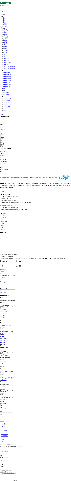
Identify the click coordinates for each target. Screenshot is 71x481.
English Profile (6, 457)
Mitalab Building (2, 342)
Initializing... (2, 114)
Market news (4, 110)
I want (1, 471)
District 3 (4, 18)
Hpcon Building (2, 396)
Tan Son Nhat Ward (5, 37)
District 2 (4, 17)
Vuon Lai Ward (5, 43)
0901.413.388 (7, 452)
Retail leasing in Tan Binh (6, 94)
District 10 (4, 22)
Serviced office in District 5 (6, 60)
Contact (4, 109)
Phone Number (2, 282)
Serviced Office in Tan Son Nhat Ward (7, 75)
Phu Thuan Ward (5, 48)
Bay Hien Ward (5, 41)
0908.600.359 (3, 452)
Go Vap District (5, 24)
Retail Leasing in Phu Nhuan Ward (7, 100)
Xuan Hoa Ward (5, 28)
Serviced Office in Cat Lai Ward (7, 82)
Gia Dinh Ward (5, 34)
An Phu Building (2, 317)
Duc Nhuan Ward (5, 35)
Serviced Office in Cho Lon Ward (7, 87)
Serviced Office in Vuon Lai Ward (7, 86)
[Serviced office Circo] (9, 65)
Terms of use (2, 460)
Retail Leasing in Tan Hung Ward (7, 104)
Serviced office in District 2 (6, 58)
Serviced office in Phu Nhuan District (7, 62)
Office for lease (3, 13)
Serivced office (3, 54)
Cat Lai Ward (4, 44)
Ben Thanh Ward (5, 32)
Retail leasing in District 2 (6, 92)
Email (1, 281)
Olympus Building (3, 351)
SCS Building (2, 336)
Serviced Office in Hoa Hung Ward (7, 81)
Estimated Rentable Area (3, 269)
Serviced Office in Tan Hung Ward (7, 77)
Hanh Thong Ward (5, 49)
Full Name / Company (2, 280)
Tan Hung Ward (5, 42)
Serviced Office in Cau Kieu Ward (7, 80)
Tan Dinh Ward (5, 29)
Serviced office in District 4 (6, 59)
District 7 (4, 20)
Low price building (5, 53)
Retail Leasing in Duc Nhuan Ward (7, 102)
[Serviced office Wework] (9, 66)
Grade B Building (5, 52)
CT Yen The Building (3, 363)
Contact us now (2, 411)
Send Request (14, 480)
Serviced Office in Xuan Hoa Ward (7, 71)
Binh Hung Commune (5, 50)
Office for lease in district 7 (4, 436)
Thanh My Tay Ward (5, 30)
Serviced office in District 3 (4, 430)
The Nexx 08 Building (3, 311)
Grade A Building (5, 51)
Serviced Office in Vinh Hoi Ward (7, 83)
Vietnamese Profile (2, 457)
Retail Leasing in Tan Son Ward (6, 106)
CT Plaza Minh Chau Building (4, 305)
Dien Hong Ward (5, 47)
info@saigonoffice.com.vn (5, 451)
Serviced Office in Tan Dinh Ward (7, 72)
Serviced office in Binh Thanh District (7, 63)
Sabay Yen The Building (3, 376)
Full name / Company (2, 472)
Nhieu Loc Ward (5, 39)
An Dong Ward (5, 46)
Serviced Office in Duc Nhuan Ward (7, 84)
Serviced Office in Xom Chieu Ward (7, 85)
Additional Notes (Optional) (3, 288)
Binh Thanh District (5, 23)
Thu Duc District (5, 26)
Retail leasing (3, 426)
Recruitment (4, 108)
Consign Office (3, 440)
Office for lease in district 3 (4, 435)
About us (2, 439)
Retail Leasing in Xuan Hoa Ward (7, 98)
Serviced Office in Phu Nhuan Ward (7, 76)
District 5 (4, 19)
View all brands (3, 69)
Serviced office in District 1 (6, 57)
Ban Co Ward (4, 33)
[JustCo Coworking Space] (9, 67)
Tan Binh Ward (5, 40)
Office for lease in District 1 (4, 434)
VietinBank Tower (3, 330)
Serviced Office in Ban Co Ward (7, 78)
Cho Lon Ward (4, 45)
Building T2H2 (2, 389)
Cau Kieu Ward (5, 38)
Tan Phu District (5, 25)
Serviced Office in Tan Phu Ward (7, 74)
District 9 (4, 21)
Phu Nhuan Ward (5, 31)
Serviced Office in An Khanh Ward (7, 73)
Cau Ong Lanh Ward (5, 36)
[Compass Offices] (9, 68)
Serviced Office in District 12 (6, 64)
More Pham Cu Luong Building (5, 357)
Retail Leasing (3, 88)
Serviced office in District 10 (6, 61)
